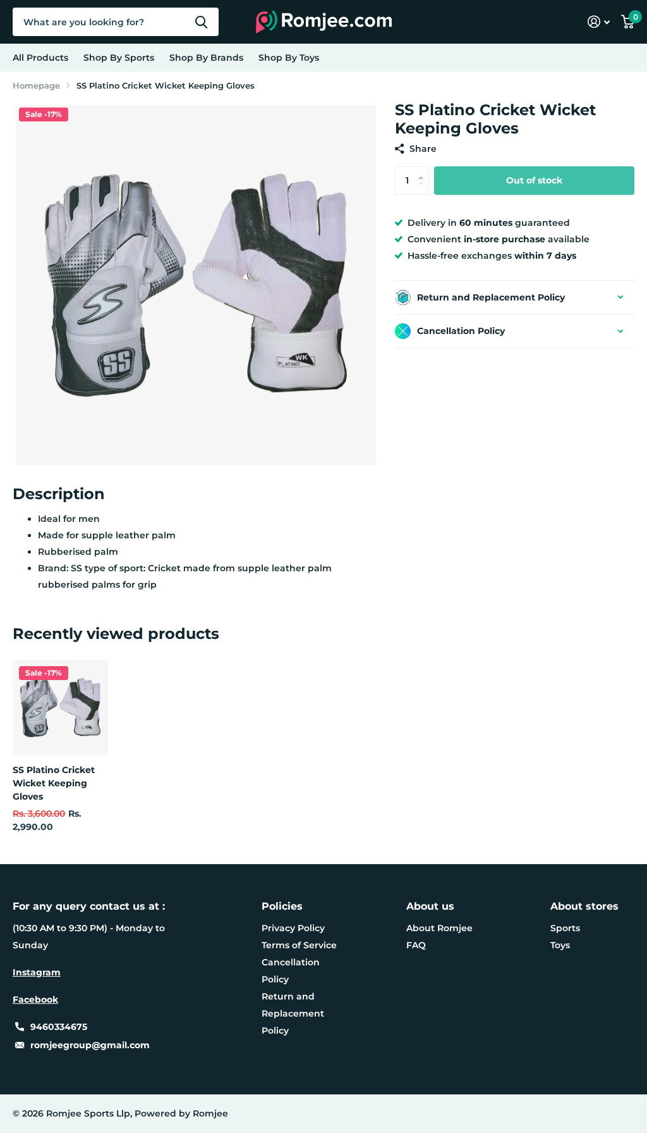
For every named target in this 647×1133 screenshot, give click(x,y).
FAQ (416, 945)
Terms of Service (299, 945)
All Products (40, 57)
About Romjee (439, 928)
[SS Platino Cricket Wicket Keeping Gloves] (60, 707)
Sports (565, 928)
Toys (560, 945)
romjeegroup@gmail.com (90, 1045)
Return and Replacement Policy (293, 1013)
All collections (118, 57)
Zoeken (201, 22)
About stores (584, 906)
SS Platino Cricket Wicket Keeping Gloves (54, 783)
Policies (282, 906)
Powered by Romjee (181, 1113)
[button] (424, 170)
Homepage (36, 85)
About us (430, 906)
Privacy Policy (293, 928)
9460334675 (58, 1026)
